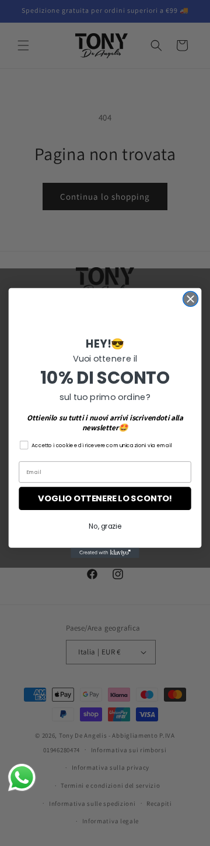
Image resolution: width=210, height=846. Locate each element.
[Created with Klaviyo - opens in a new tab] (105, 553)
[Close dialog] (190, 298)
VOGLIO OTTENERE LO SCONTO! (105, 499)
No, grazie (105, 527)
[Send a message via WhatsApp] (22, 778)
